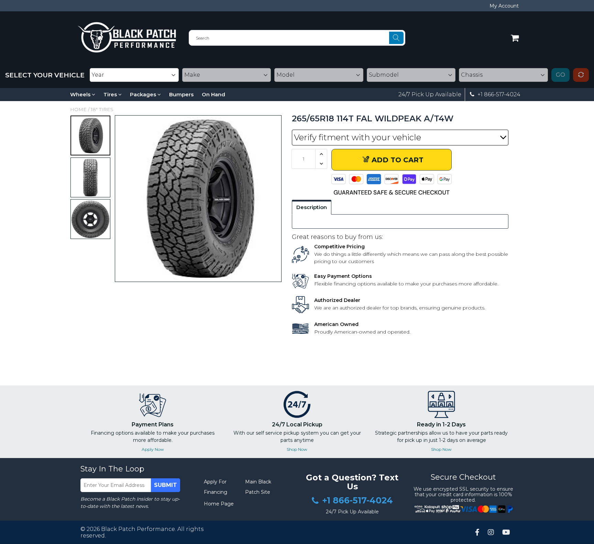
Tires (110, 94)
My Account (504, 5)
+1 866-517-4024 (498, 94)
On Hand (213, 94)
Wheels (81, 94)
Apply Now (153, 449)
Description (311, 207)
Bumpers (181, 94)
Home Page (219, 504)
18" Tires (102, 109)
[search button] (396, 38)
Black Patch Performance (138, 529)
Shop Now (297, 449)
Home (78, 109)
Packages (143, 94)
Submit (165, 485)
